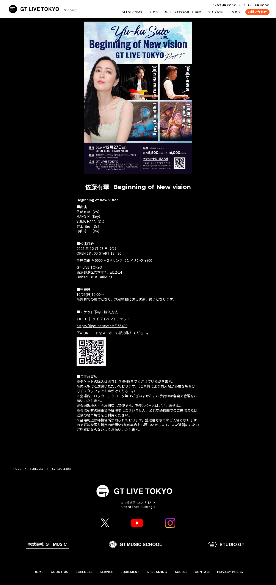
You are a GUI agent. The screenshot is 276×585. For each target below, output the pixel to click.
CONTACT (203, 572)
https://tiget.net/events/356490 (102, 325)
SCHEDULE (36, 468)
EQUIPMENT (130, 572)
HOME (17, 468)
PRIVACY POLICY (230, 572)
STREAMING (157, 572)
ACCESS (181, 572)
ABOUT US (59, 572)
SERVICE (106, 572)
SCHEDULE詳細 (61, 468)
